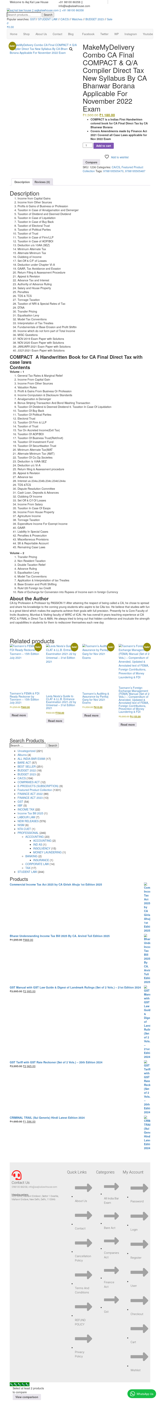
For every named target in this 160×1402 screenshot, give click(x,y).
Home (13, 34)
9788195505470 (113, 171)
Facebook (88, 34)
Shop (26, 34)
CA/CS (64, 19)
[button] (71, 49)
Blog (71, 34)
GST (33, 19)
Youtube (148, 34)
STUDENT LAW (47, 19)
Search (48, 15)
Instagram (130, 34)
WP (116, 34)
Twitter (104, 34)
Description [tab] (22, 182)
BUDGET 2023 (94, 19)
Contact (57, 34)
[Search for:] (28, 745)
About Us (41, 34)
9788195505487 (135, 171)
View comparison (26, 1397)
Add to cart (103, 146)
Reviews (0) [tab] (42, 182)
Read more (19, 715)
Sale (109, 19)
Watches (77, 19)
